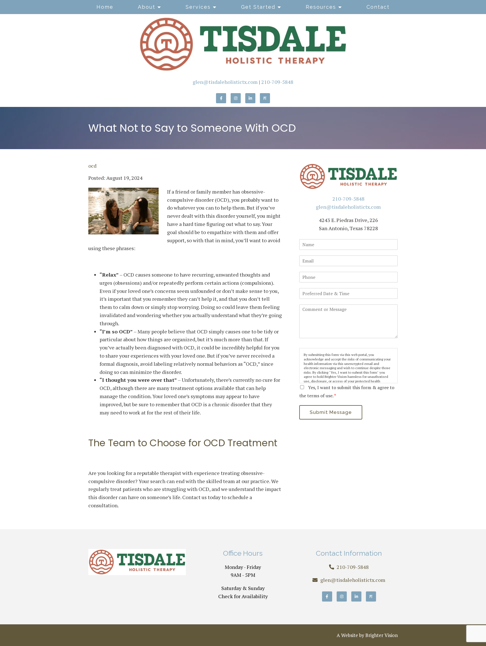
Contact (378, 7)
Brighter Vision (381, 635)
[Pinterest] (265, 98)
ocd (92, 165)
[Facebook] (221, 98)
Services (198, 7)
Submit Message (331, 412)
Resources (321, 7)
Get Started (258, 7)
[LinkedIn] (250, 98)
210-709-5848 (277, 81)
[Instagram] (236, 98)
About (146, 7)
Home (104, 7)
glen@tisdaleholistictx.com (225, 81)
